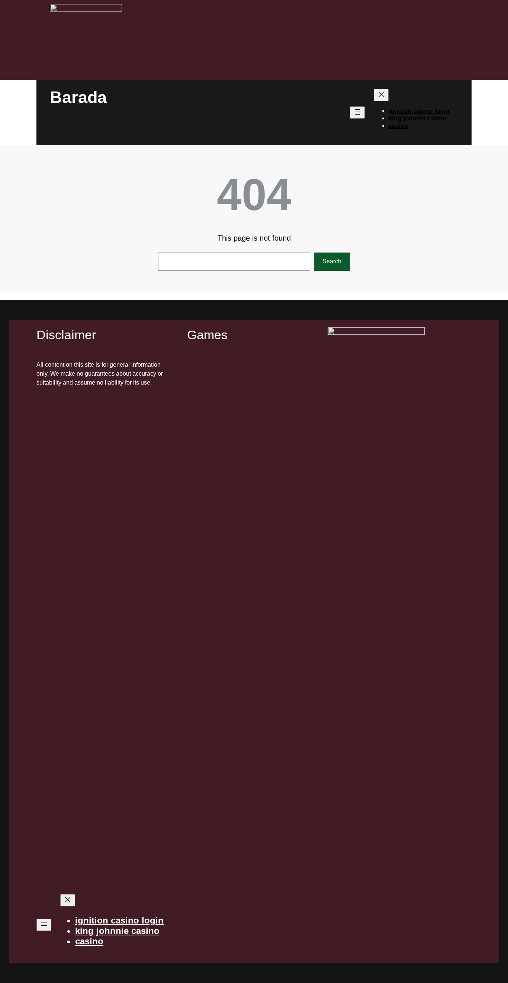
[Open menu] (357, 112)
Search (331, 261)
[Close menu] (381, 95)
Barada (78, 97)
